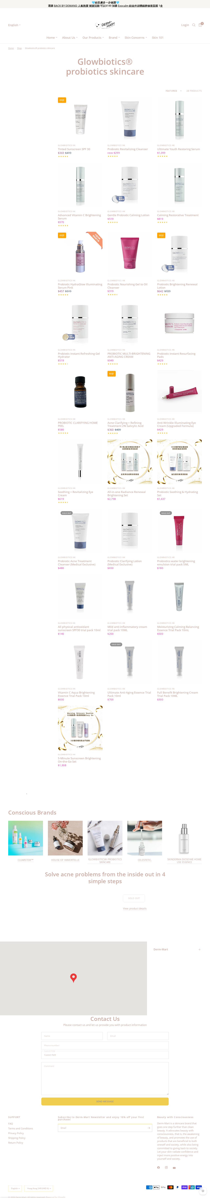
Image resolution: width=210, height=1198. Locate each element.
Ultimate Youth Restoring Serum (178, 149)
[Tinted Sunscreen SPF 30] (80, 119)
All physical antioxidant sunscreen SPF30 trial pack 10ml (79, 628)
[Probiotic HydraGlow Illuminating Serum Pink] (80, 254)
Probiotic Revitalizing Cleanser (127, 149)
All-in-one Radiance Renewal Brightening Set (126, 493)
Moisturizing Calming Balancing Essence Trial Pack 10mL (178, 628)
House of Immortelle (65, 860)
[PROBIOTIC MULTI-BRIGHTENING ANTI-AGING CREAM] (129, 323)
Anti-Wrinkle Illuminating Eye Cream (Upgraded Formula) (176, 424)
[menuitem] (52, 38)
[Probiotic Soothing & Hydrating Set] (179, 461)
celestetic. (145, 860)
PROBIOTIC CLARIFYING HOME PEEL (78, 424)
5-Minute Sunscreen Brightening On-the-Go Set (79, 760)
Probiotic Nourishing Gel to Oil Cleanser (127, 286)
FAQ (10, 1123)
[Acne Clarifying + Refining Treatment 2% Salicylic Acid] (129, 392)
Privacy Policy (16, 1133)
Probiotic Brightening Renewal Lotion (177, 286)
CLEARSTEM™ (26, 860)
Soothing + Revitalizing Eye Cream (75, 493)
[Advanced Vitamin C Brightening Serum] (80, 185)
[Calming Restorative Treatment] (179, 185)
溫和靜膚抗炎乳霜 (83, 6)
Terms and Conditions (20, 1128)
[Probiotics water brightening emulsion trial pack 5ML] (179, 531)
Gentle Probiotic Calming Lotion (128, 215)
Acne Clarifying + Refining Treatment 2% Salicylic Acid (125, 424)
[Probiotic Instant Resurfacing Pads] (179, 323)
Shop (19, 48)
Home (50, 37)
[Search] (194, 25)
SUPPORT (14, 1117)
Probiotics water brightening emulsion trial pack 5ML (176, 563)
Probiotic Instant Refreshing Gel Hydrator (79, 355)
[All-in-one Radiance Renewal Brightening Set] (129, 461)
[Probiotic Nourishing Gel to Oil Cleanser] (129, 254)
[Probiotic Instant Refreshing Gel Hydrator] (80, 323)
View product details (135, 908)
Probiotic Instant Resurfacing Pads (176, 355)
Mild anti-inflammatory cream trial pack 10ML (127, 628)
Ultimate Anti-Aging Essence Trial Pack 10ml (129, 694)
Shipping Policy (16, 1137)
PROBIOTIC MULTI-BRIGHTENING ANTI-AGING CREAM (128, 355)
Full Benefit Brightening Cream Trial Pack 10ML (177, 694)
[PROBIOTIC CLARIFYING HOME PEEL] (80, 392)
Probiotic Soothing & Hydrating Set (177, 493)
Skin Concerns (135, 37)
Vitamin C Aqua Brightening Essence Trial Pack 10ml (76, 694)
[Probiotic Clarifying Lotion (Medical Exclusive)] (129, 531)
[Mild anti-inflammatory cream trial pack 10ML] (129, 596)
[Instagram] (168, 1167)
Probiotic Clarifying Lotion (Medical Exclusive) (124, 563)
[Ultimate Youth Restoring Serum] (179, 119)
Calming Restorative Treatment (178, 215)
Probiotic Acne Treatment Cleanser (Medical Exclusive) (76, 563)
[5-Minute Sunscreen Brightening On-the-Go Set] (80, 728)
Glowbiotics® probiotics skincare (105, 861)
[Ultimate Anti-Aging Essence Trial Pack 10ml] (129, 662)
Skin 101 (158, 37)
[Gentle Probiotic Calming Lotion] (129, 185)
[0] (199, 25)
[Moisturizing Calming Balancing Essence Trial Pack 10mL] (179, 596)
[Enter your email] (149, 1128)
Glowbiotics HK (66, 145)
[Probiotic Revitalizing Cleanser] (129, 119)
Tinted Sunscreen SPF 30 (74, 149)
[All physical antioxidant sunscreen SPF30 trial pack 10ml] (80, 596)
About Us (68, 37)
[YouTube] (176, 1167)
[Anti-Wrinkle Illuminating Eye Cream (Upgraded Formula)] (179, 392)
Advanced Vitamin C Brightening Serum (79, 217)
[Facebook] (160, 1167)
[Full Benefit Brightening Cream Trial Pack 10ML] (179, 662)
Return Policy (15, 1142)
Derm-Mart (161, 949)
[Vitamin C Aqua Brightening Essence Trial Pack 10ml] (80, 662)
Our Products (92, 37)
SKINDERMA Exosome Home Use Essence (184, 861)
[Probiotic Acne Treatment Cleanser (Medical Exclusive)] (80, 531)
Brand (113, 37)
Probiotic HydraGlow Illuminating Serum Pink (80, 286)
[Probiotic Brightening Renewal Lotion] (179, 254)
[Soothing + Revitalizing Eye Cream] (80, 461)
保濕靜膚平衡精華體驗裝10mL (121, 6)
